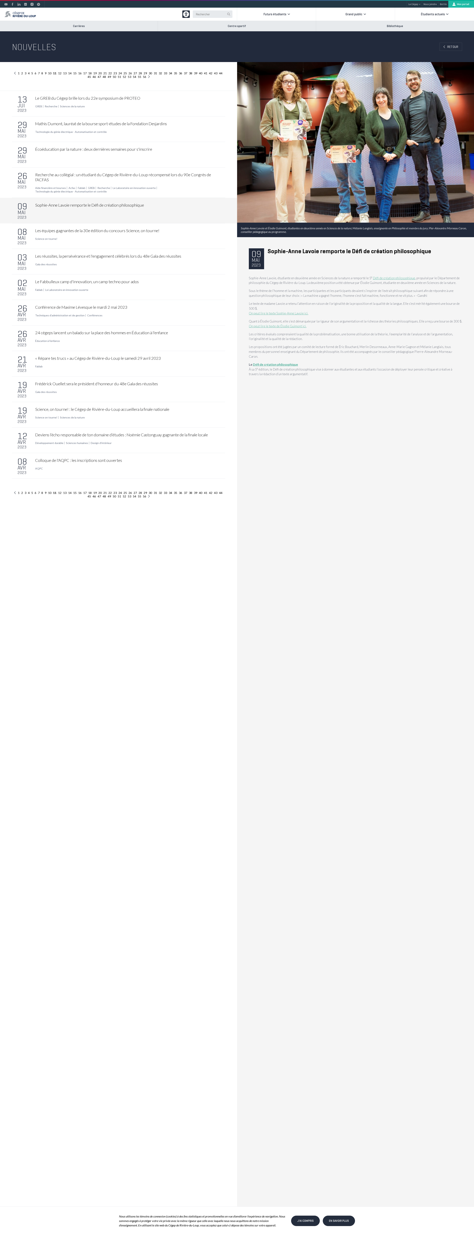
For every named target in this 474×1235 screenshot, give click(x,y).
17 (85, 73)
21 (105, 73)
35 (175, 73)
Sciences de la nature (72, 106)
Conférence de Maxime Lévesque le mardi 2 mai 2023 (81, 307)
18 (90, 73)
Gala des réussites (46, 264)
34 (170, 73)
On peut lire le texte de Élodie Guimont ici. (277, 326)
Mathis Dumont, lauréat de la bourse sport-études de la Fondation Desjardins (101, 123)
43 (215, 73)
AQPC (39, 468)
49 (109, 76)
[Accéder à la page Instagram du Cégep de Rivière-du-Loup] (32, 4)
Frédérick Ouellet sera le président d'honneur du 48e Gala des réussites (96, 383)
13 (64, 73)
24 (120, 73)
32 (160, 73)
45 (89, 76)
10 (49, 73)
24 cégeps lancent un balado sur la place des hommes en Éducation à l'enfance (101, 332)
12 (59, 73)
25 (125, 73)
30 (150, 73)
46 (94, 76)
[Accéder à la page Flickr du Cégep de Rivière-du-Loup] (25, 4)
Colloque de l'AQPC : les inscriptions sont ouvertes (78, 460)
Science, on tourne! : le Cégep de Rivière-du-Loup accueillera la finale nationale (102, 409)
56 (144, 76)
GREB (38, 106)
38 (190, 73)
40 (200, 73)
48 (104, 76)
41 (205, 73)
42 (210, 73)
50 (114, 76)
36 (180, 73)
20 (100, 73)
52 (124, 76)
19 (95, 73)
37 (185, 73)
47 (99, 76)
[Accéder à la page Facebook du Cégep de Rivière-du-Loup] (12, 4)
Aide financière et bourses (50, 188)
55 (139, 76)
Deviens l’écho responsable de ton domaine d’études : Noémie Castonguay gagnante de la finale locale (121, 434)
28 (140, 73)
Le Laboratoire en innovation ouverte (134, 188)
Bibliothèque (395, 26)
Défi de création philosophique (394, 278)
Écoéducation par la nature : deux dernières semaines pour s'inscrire (93, 149)
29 (145, 73)
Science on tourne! (46, 239)
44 (220, 73)
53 (129, 76)
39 (195, 73)
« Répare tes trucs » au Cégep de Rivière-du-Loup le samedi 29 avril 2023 (98, 358)
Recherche (51, 106)
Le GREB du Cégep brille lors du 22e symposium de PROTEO (87, 98)
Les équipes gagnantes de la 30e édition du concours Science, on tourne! (97, 230)
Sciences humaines (77, 443)
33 (165, 73)
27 (135, 73)
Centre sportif (237, 26)
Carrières (79, 26)
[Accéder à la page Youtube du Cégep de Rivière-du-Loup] (5, 4)
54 (134, 76)
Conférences (94, 315)
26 (130, 73)
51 (119, 76)
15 (75, 73)
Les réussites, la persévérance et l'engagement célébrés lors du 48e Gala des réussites (108, 256)
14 (70, 73)
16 (80, 73)
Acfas (72, 188)
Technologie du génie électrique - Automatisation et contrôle (71, 132)
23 (115, 73)
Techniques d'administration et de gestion (60, 315)
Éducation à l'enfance (47, 341)
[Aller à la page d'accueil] (20, 14)
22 (110, 73)
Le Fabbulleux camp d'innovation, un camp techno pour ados (87, 281)
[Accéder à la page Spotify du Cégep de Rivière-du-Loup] (38, 4)
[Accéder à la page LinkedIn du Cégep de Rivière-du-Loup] (19, 4)
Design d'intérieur (101, 443)
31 (155, 73)
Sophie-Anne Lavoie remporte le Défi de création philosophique (89, 205)
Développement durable (49, 443)
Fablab (81, 188)
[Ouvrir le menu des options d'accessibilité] (186, 14)
